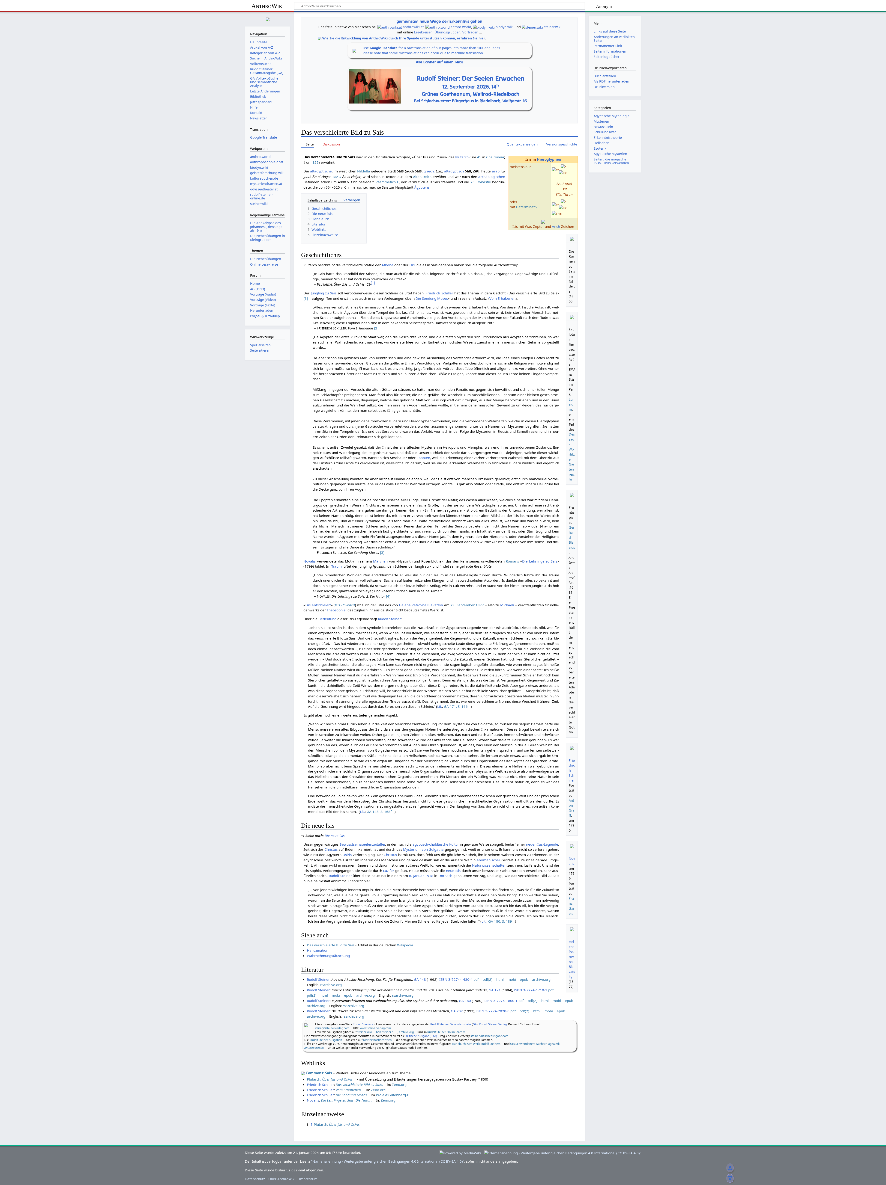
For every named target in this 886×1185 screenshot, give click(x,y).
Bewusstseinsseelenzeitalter (362, 844)
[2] (376, 328)
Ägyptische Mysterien (610, 153)
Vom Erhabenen (502, 298)
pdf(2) (487, 979)
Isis (412, 265)
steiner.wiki (552, 27)
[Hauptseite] (267, 19)
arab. (496, 171)
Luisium (571, 404)
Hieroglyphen (549, 159)
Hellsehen (601, 143)
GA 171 (495, 990)
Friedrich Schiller (439, 293)
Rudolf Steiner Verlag (493, 1024)
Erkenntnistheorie (608, 137)
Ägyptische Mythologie (611, 116)
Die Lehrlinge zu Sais (539, 561)
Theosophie (336, 610)
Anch (556, 226)
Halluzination (317, 950)
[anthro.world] (437, 27)
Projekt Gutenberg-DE (393, 1095)
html (500, 979)
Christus (331, 849)
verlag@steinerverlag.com (332, 1028)
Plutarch (462, 157)
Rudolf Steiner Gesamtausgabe (450, 1024)
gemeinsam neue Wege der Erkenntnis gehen (439, 21)
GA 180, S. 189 (500, 921)
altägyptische (321, 171)
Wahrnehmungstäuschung (328, 955)
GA (475, 1024)
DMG (337, 176)
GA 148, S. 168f (379, 811)
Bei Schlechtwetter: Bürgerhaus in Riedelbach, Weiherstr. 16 (470, 100)
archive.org (541, 979)
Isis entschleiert (318, 605)
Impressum (308, 1178)
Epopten (423, 457)
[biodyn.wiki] (484, 27)
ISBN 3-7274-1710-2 (530, 990)
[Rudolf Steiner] (306, 1024)
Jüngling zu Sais (323, 293)
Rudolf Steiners (363, 1024)
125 (315, 162)
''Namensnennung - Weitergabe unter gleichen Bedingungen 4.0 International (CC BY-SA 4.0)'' (387, 1161)
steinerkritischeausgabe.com (489, 1036)
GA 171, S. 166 (456, 706)
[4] (388, 596)
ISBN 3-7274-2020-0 (492, 1011)
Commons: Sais (319, 1073)
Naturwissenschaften (489, 865)
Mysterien (601, 121)
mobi (512, 979)
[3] (382, 552)
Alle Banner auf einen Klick (439, 62)
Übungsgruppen (447, 32)
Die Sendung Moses (432, 298)
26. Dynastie (480, 182)
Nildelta (363, 171)
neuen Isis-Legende (542, 844)
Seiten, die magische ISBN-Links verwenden (611, 161)
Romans (512, 561)
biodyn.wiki (505, 27)
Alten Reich (422, 176)
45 (479, 157)
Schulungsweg (605, 132)
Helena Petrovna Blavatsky (421, 605)
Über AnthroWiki (281, 1178)
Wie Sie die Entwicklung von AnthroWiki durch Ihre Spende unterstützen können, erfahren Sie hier (403, 38)
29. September (462, 605)
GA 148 (420, 979)
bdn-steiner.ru (385, 1032)
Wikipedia (405, 945)
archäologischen (491, 176)
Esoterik (600, 148)
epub (524, 979)
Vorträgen (470, 32)
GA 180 (465, 1000)
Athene (387, 265)
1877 (480, 605)
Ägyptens (421, 187)
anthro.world (461, 27)
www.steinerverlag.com (375, 1028)
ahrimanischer (488, 860)
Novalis (309, 561)
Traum (336, 566)
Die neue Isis (335, 835)
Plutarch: (330, 1079)
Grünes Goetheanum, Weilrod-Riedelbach (470, 94)
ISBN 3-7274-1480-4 (456, 979)
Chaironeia (495, 157)
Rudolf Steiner (389, 618)
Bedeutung (327, 618)
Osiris (347, 854)
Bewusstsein (603, 126)
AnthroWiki (267, 5)
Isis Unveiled (345, 605)
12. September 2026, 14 (471, 87)
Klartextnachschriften (377, 1040)
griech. (429, 171)
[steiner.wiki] (532, 27)
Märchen (380, 561)
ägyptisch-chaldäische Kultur (436, 844)
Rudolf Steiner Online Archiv (446, 1032)
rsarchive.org (331, 984)
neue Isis (453, 870)
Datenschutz (255, 1178)
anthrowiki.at (413, 27)
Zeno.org (399, 1084)
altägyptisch (454, 171)
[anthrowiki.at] (389, 27)
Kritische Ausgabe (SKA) (421, 1036)
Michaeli (507, 605)
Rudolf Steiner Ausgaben (325, 1040)
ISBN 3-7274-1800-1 (501, 1000)
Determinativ (526, 206)
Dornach (445, 875)
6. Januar (416, 875)
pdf (476, 979)
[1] (305, 298)
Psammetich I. (387, 182)
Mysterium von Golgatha (423, 849)
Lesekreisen (423, 32)
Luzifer (388, 870)
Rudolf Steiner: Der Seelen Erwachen (470, 78)
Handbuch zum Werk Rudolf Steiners (476, 1044)
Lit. (439, 706)
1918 (429, 875)
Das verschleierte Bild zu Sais (330, 945)
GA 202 (457, 1011)
